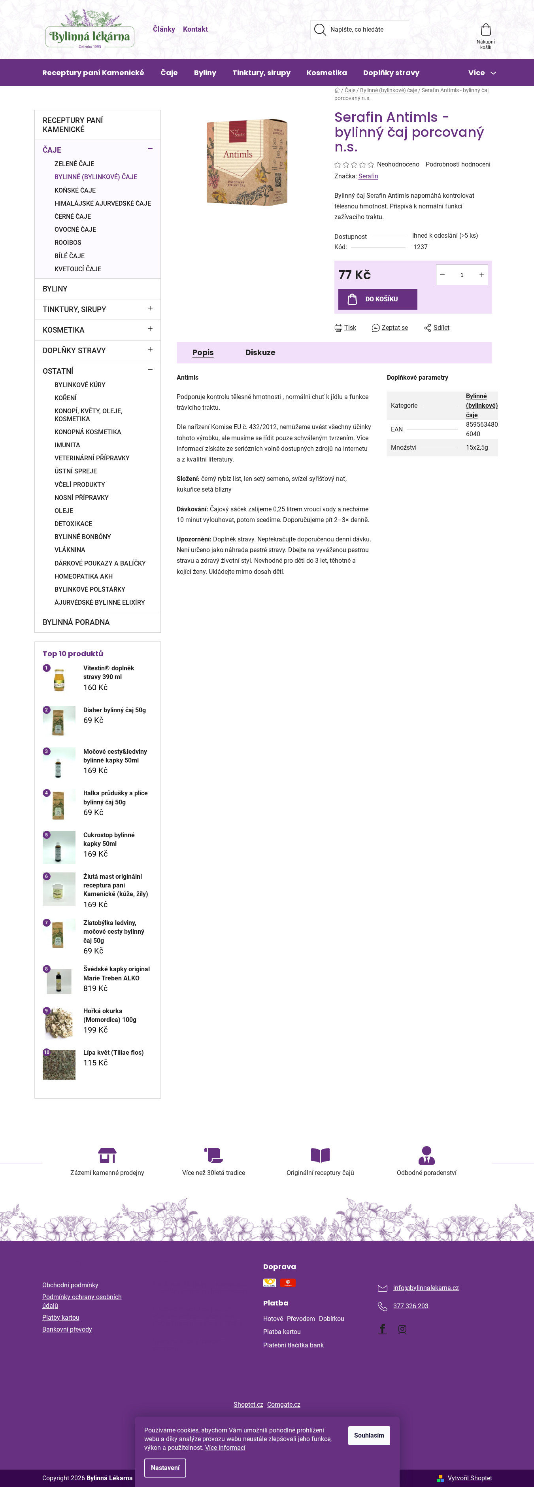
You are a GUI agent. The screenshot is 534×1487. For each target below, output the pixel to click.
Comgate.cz (283, 1404)
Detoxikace (73, 524)
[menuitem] (93, 72)
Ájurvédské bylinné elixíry (100, 602)
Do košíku (382, 299)
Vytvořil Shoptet (470, 1478)
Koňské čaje (75, 190)
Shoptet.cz (248, 1404)
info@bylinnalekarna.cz (426, 1288)
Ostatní (58, 371)
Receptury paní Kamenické (73, 125)
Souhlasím (369, 1435)
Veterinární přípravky (92, 458)
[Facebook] (383, 1329)
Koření (66, 398)
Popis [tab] (203, 352)
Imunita (67, 445)
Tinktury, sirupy (74, 309)
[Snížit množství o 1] (442, 275)
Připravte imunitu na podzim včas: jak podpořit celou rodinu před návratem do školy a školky (197, 1316)
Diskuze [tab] (260, 352)
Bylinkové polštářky (90, 589)
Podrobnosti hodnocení (458, 164)
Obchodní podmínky (70, 1285)
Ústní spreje (76, 471)
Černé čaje (73, 216)
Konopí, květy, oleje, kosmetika (89, 414)
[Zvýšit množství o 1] (482, 275)
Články (164, 29)
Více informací (225, 1447)
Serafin (368, 176)
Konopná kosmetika (88, 432)
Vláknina (70, 550)
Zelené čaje (74, 164)
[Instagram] (402, 1329)
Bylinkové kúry (80, 385)
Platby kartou (60, 1317)
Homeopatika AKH (84, 576)
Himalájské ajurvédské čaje (103, 203)
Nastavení (165, 1468)
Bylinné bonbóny (83, 537)
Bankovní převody (67, 1329)
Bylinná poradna (76, 622)
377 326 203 (410, 1306)
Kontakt (195, 29)
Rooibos (68, 242)
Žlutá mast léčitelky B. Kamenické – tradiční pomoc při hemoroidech (200, 1288)
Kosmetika (64, 330)
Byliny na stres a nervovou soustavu (189, 1345)
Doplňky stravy (74, 350)
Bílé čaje (70, 256)
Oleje (64, 511)
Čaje (52, 150)
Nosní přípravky (82, 497)
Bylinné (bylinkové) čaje (96, 177)
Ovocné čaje (75, 229)
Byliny (55, 288)
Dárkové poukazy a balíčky (100, 563)
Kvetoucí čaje (78, 269)
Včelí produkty (80, 484)
